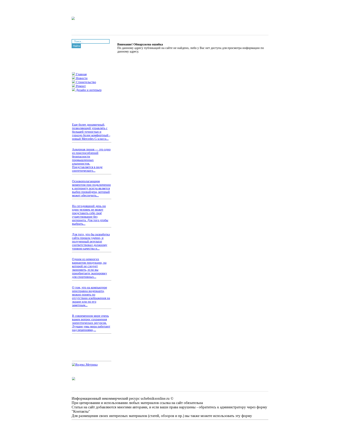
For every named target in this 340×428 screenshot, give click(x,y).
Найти (76, 45)
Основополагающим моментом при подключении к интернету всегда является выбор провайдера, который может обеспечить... (91, 188)
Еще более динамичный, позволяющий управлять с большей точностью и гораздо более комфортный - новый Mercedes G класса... (91, 131)
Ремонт (80, 86)
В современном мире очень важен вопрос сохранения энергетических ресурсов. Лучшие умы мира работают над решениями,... (91, 323)
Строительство (85, 82)
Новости (81, 78)
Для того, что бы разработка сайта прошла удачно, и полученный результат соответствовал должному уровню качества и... (91, 241)
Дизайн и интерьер (88, 90)
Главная (81, 74)
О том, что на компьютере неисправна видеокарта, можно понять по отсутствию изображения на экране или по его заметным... (91, 296)
